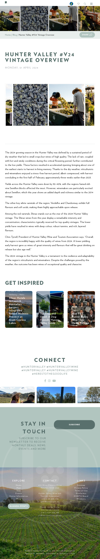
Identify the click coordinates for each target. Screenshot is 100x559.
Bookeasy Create (67, 553)
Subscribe (74, 425)
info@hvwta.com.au (50, 502)
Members (81, 499)
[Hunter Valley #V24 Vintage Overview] (50, 104)
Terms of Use (81, 491)
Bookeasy (40, 553)
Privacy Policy (81, 488)
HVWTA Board (81, 496)
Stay (19, 491)
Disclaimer (81, 493)
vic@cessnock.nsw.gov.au (50, 515)
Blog (15, 35)
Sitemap (81, 485)
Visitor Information (18, 496)
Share (85, 35)
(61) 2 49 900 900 (50, 499)
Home (8, 35)
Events (18, 493)
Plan (19, 488)
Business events (19, 506)
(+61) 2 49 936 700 (50, 513)
